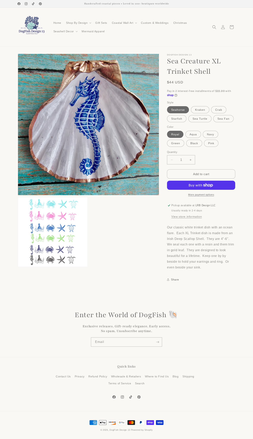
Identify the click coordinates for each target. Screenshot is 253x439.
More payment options (201, 194)
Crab (218, 109)
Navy (210, 134)
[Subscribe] (157, 342)
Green (175, 143)
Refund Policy (97, 376)
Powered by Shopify (142, 430)
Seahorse (178, 109)
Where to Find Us (157, 376)
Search (140, 383)
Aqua (193, 134)
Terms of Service (119, 383)
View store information (186, 216)
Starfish (176, 118)
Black (194, 143)
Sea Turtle (200, 118)
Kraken (200, 109)
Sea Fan (223, 118)
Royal (175, 134)
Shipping (188, 376)
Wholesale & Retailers (126, 376)
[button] (78, 23)
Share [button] (175, 279)
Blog (175, 376)
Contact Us (63, 376)
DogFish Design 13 (120, 430)
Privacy (80, 376)
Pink (211, 143)
